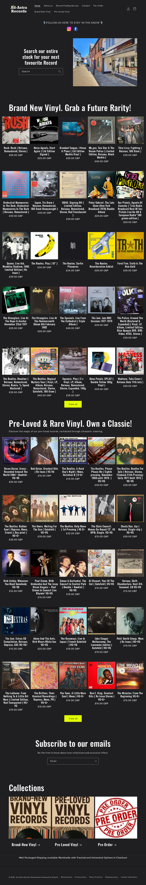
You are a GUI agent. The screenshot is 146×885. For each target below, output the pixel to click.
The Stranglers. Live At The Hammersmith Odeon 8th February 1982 (44, 322)
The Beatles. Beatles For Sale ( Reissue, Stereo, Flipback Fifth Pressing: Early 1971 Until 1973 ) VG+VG (130, 475)
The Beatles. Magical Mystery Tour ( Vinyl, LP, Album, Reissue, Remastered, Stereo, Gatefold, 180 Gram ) (44, 385)
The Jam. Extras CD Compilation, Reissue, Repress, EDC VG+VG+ (16, 641)
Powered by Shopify (50, 877)
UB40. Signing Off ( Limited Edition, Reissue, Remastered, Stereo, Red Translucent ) (73, 209)
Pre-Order (105, 844)
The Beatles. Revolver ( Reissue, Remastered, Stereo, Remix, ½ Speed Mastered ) (15, 383)
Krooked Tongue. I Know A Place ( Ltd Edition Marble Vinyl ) (73, 151)
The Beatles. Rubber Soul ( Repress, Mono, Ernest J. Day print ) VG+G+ (16, 531)
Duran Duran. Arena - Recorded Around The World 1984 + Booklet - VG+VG (15, 473)
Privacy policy (80, 877)
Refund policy (66, 877)
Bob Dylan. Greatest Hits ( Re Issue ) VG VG (44, 470)
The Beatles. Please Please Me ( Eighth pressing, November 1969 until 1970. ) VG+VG (101, 475)
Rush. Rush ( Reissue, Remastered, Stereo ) (16, 149)
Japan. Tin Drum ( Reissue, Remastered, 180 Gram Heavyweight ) (44, 205)
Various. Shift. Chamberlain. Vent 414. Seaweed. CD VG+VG (130, 584)
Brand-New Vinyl (24, 844)
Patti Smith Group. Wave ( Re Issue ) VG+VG (130, 640)
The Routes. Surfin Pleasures (73, 265)
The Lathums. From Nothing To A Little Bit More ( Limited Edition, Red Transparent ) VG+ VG (16, 699)
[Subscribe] (95, 761)
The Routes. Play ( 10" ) (44, 263)
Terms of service (95, 877)
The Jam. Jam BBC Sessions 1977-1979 (101, 319)
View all (73, 404)
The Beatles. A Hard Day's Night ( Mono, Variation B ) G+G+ (73, 471)
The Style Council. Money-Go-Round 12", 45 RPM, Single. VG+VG (101, 529)
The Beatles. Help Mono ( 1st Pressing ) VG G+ (73, 528)
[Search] (60, 71)
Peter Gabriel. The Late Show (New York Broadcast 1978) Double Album (102, 207)
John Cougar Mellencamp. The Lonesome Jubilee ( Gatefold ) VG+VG (101, 643)
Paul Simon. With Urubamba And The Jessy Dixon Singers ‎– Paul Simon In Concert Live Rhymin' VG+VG (44, 587)
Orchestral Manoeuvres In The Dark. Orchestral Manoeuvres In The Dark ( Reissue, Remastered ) (16, 207)
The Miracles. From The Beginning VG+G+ (130, 694)
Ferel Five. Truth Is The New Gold (130, 265)
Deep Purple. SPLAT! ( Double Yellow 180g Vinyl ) (102, 382)
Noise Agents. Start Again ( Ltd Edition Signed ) (44, 151)
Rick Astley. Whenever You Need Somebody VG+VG (16, 584)
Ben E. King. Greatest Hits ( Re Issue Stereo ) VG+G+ (101, 696)
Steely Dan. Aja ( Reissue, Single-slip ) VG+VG (130, 529)
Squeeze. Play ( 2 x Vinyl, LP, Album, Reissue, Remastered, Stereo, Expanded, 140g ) (73, 385)
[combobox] (41, 71)
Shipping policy (111, 877)
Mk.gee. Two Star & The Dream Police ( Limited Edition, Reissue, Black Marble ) (101, 152)
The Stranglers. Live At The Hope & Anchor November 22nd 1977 (16, 321)
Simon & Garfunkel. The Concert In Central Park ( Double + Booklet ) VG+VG (73, 585)
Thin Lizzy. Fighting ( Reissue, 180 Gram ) (130, 149)
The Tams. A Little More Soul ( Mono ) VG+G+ (73, 694)
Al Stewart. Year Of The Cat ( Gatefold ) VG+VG (101, 582)
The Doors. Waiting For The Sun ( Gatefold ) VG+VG (44, 529)
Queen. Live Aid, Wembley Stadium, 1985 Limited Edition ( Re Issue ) (16, 268)
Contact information (129, 877)
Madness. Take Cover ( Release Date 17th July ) (130, 380)
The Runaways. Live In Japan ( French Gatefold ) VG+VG (73, 641)
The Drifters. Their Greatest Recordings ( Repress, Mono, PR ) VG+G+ (44, 697)
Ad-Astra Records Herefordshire (29, 877)
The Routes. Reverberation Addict (101, 265)
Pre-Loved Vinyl (66, 844)
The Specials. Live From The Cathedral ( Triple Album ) (73, 321)
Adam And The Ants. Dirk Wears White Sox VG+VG (44, 641)
